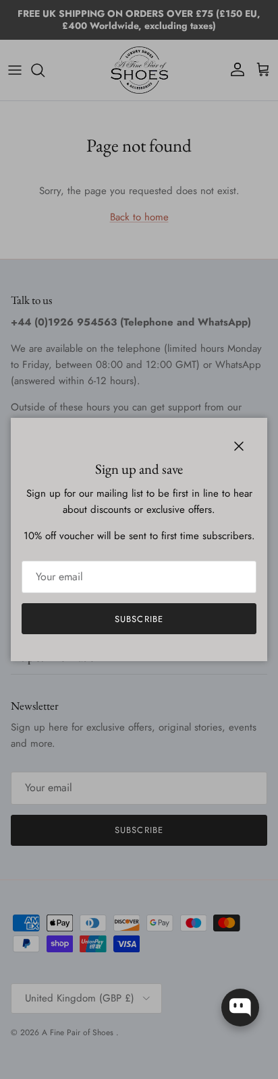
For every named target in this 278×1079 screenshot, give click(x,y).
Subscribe (139, 619)
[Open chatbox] (240, 1007)
